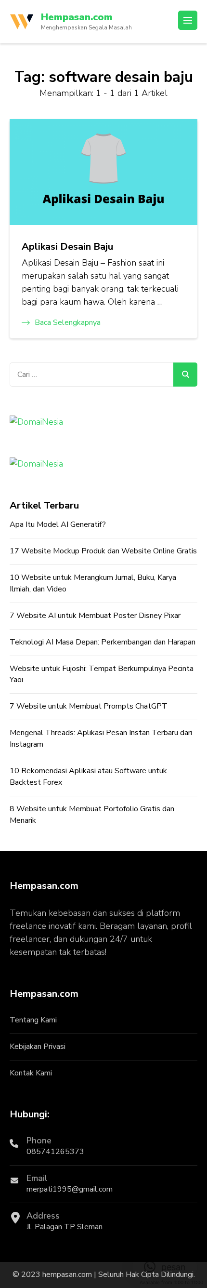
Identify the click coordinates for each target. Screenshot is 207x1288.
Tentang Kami (33, 1020)
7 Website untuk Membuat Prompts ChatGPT (89, 706)
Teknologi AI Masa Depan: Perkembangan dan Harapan (102, 642)
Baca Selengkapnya (68, 322)
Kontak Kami (31, 1073)
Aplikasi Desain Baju (67, 246)
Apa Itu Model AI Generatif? (58, 524)
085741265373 (55, 1151)
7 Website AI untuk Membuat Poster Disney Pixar (95, 615)
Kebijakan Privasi (37, 1046)
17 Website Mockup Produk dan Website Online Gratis (103, 551)
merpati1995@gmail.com (69, 1189)
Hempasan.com (77, 17)
